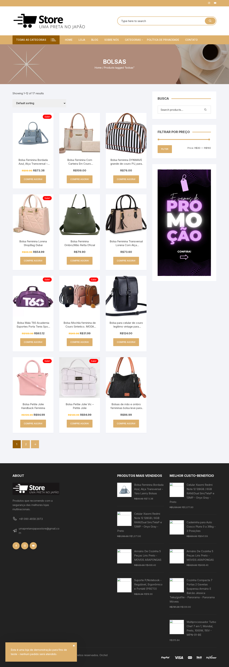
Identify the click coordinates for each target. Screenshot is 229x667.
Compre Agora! (79, 342)
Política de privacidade (163, 39)
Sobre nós (111, 39)
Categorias (133, 39)
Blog (94, 39)
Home (68, 39)
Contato (191, 39)
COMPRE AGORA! (33, 179)
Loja (82, 39)
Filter (164, 149)
